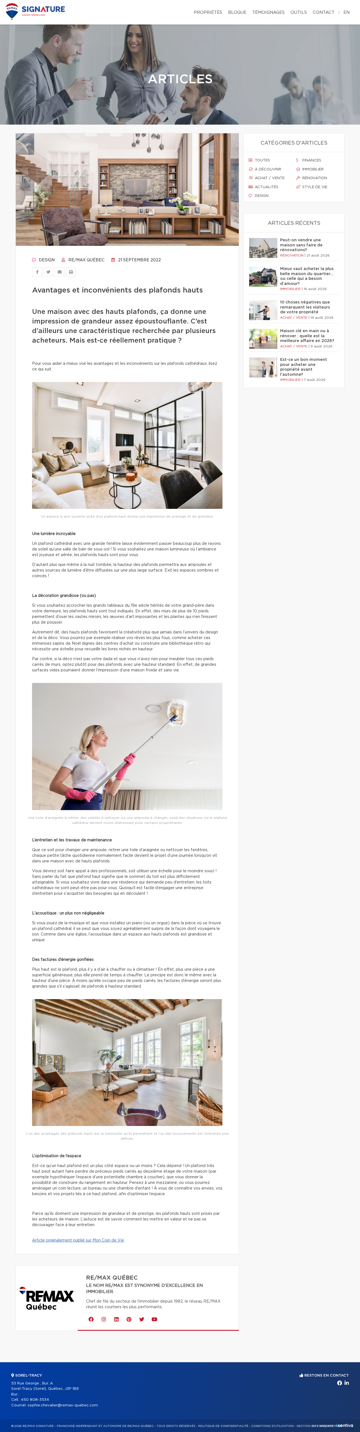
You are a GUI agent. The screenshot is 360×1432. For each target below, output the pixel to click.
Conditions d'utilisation (272, 1426)
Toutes (262, 160)
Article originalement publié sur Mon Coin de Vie (78, 1240)
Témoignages (268, 12)
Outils (299, 12)
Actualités (266, 187)
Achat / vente (269, 178)
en (346, 12)
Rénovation (314, 178)
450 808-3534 (35, 1400)
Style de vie (314, 187)
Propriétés (208, 12)
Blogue (237, 12)
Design (46, 260)
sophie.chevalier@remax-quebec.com (63, 1405)
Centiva (344, 1425)
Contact (323, 12)
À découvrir (267, 169)
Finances (311, 160)
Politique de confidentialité (223, 1426)
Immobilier (312, 169)
